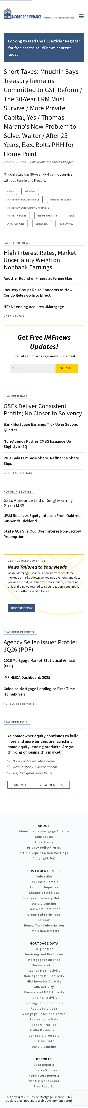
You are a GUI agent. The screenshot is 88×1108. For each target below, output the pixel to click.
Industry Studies (44, 1070)
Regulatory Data (44, 1008)
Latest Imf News (17, 243)
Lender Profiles (44, 1025)
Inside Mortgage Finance (23, 199)
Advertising (44, 842)
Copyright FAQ (44, 858)
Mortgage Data (44, 943)
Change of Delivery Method (44, 898)
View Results (51, 785)
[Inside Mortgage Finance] (39, 18)
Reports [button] (44, 1059)
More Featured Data (18, 473)
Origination (44, 949)
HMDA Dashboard (44, 1030)
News (10, 191)
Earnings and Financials (44, 1003)
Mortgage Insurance (44, 960)
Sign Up (67, 368)
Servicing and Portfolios (44, 954)
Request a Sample (44, 882)
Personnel (66, 223)
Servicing (41, 223)
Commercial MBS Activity (44, 992)
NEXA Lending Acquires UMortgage (34, 306)
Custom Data (44, 1041)
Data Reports (44, 1065)
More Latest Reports (19, 703)
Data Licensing (44, 903)
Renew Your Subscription (44, 925)
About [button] (44, 825)
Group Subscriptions (44, 914)
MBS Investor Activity (44, 981)
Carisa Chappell (63, 162)
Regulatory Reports (44, 1075)
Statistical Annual (44, 1081)
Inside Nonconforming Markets (28, 207)
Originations (16, 223)
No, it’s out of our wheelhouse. (34, 761)
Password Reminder (44, 909)
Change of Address (44, 893)
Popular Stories (18, 491)
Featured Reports (19, 632)
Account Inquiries (44, 887)
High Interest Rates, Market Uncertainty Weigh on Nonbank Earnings (40, 260)
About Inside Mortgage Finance (44, 831)
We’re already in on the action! (35, 767)
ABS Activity (44, 987)
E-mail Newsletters (44, 931)
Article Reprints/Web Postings (44, 853)
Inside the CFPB (47, 215)
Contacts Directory (44, 1036)
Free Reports (44, 1086)
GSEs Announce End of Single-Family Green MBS (38, 502)
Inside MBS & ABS (60, 199)
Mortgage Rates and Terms (44, 1014)
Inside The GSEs (17, 215)
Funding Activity (44, 998)
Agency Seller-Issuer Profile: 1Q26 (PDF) (40, 645)
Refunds (44, 920)
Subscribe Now (21, 608)
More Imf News (14, 316)
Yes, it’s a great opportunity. (33, 773)
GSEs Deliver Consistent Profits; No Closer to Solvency (43, 409)
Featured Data (15, 396)
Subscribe (44, 876)
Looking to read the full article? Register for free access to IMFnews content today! (44, 47)
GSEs (71, 215)
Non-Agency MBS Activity (44, 976)
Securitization (44, 965)
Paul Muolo (37, 162)
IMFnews (30, 191)
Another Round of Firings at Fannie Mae (38, 278)
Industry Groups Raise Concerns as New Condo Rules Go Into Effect (38, 292)
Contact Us (44, 837)
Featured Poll (16, 722)
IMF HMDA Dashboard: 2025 (27, 677)
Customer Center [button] (43, 870)
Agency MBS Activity (44, 970)
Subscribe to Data (44, 1019)
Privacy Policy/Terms (44, 847)
